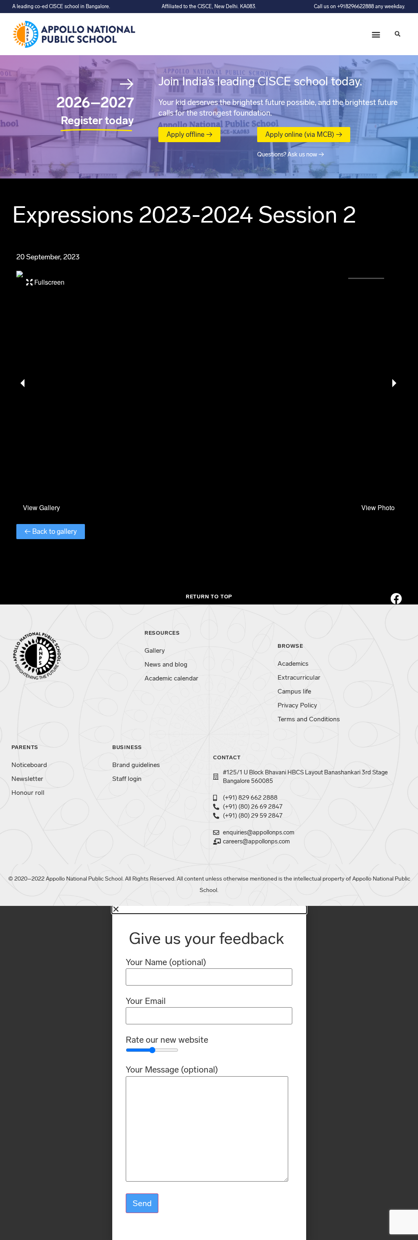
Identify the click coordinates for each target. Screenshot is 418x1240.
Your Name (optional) (166, 962)
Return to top (209, 596)
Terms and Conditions (309, 719)
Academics (293, 663)
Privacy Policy (297, 705)
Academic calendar (171, 678)
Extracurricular (299, 677)
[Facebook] (396, 598)
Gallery (155, 650)
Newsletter (27, 779)
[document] (209, 1073)
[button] (375, 34)
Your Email (146, 1001)
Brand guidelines (136, 765)
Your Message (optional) (172, 1070)
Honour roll (27, 792)
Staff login (127, 779)
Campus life (294, 691)
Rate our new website (167, 1040)
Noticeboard (29, 765)
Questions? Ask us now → (290, 154)
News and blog (166, 664)
